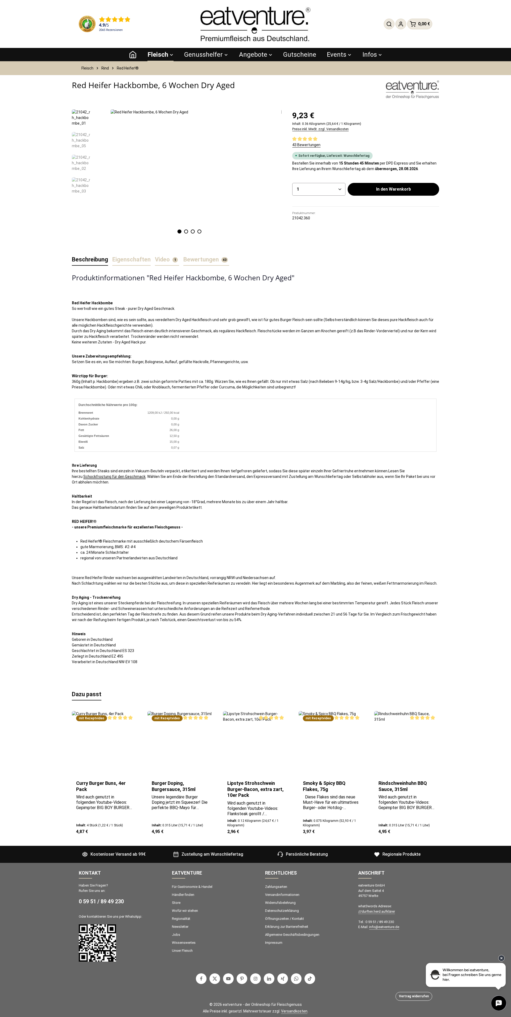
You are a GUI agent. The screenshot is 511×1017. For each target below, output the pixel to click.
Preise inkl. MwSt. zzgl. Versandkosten (320, 129)
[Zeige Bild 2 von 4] (186, 231)
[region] (177, 178)
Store (176, 903)
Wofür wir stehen (185, 911)
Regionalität (181, 919)
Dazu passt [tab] (86, 694)
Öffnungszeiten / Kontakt (284, 919)
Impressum (273, 943)
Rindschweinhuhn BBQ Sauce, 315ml (402, 786)
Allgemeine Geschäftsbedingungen (292, 935)
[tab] (90, 260)
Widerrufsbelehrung (280, 903)
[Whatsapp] (296, 978)
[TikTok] (309, 978)
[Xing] (282, 978)
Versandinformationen (282, 895)
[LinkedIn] (269, 978)
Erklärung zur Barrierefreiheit (286, 927)
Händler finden (183, 895)
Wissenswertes (184, 943)
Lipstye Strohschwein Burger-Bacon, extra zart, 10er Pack (255, 789)
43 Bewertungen (306, 145)
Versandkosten (294, 1011)
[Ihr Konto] (400, 24)
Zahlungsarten (276, 887)
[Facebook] (201, 978)
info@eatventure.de (384, 927)
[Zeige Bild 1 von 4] (179, 231)
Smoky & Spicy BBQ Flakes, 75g (324, 786)
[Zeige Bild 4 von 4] (199, 231)
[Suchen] (389, 24)
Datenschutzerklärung (282, 911)
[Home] (132, 54)
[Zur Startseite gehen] (255, 24)
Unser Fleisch (182, 951)
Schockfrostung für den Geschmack (114, 476)
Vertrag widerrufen (414, 996)
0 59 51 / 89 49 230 (101, 901)
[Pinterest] (242, 978)
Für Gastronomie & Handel (192, 887)
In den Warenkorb (393, 189)
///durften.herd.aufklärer (376, 911)
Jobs (176, 935)
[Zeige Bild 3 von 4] (193, 231)
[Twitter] (214, 978)
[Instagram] (255, 978)
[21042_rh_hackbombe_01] (189, 166)
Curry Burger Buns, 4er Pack (101, 786)
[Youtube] (228, 978)
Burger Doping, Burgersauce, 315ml (174, 786)
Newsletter (180, 927)
